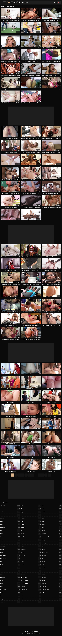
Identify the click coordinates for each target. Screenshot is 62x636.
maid (31, 571)
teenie (51, 574)
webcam (51, 583)
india (31, 530)
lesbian (31, 564)
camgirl (10, 539)
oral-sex (51, 511)
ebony (10, 567)
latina (31, 561)
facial (10, 583)
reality (51, 530)
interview (31, 543)
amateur (10, 505)
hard (31, 521)
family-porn (10, 589)
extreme (10, 580)
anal (10, 511)
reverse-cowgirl (51, 536)
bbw (10, 533)
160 (39, 475)
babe (10, 521)
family (10, 586)
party (51, 518)
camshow (10, 546)
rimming (51, 543)
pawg (51, 521)
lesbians (31, 567)
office (31, 599)
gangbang (10, 602)
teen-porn (51, 567)
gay (31, 511)
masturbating (31, 580)
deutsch (10, 564)
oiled (51, 505)
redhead (51, 533)
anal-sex (10, 515)
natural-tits (31, 589)
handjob (31, 518)
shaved (51, 549)
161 (43, 475)
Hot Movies (10, 2)
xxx (51, 599)
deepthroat (10, 558)
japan (31, 546)
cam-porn (10, 536)
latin (31, 558)
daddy (10, 552)
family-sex (10, 592)
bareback (10, 527)
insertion (31, 536)
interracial (31, 539)
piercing (51, 527)
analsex (10, 518)
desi (10, 561)
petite (51, 524)
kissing (31, 552)
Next (49, 475)
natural (31, 586)
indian (31, 533)
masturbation (31, 583)
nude (31, 592)
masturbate (31, 577)
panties (51, 515)
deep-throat (10, 555)
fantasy (10, 595)
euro (10, 574)
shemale (51, 555)
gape (31, 505)
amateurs (10, 508)
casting (10, 549)
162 (46, 475)
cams (10, 543)
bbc (10, 530)
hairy (31, 515)
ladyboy (31, 555)
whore (51, 595)
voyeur (51, 580)
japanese (31, 549)
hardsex (31, 527)
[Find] (54, 2)
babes (10, 524)
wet (51, 592)
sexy (51, 546)
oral (51, 508)
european (10, 577)
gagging (10, 599)
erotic (10, 571)
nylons (31, 595)
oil (31, 602)
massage (31, 574)
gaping (31, 508)
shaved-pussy (51, 552)
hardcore (31, 524)
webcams (51, 586)
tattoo (51, 564)
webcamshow (51, 589)
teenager (51, 571)
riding (51, 539)
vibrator (51, 577)
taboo (51, 561)
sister (51, 558)
